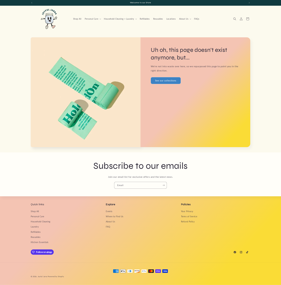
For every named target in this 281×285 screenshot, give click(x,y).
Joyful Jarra (42, 276)
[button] (92, 19)
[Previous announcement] (32, 3)
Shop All (35, 211)
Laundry (35, 226)
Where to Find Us (114, 216)
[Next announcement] (249, 3)
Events (109, 211)
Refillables (36, 232)
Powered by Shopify (56, 276)
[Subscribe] (163, 185)
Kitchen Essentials (39, 242)
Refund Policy (188, 221)
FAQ (108, 226)
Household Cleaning (40, 221)
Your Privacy (187, 211)
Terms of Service (189, 216)
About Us (110, 221)
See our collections (165, 80)
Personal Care (37, 216)
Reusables (35, 237)
